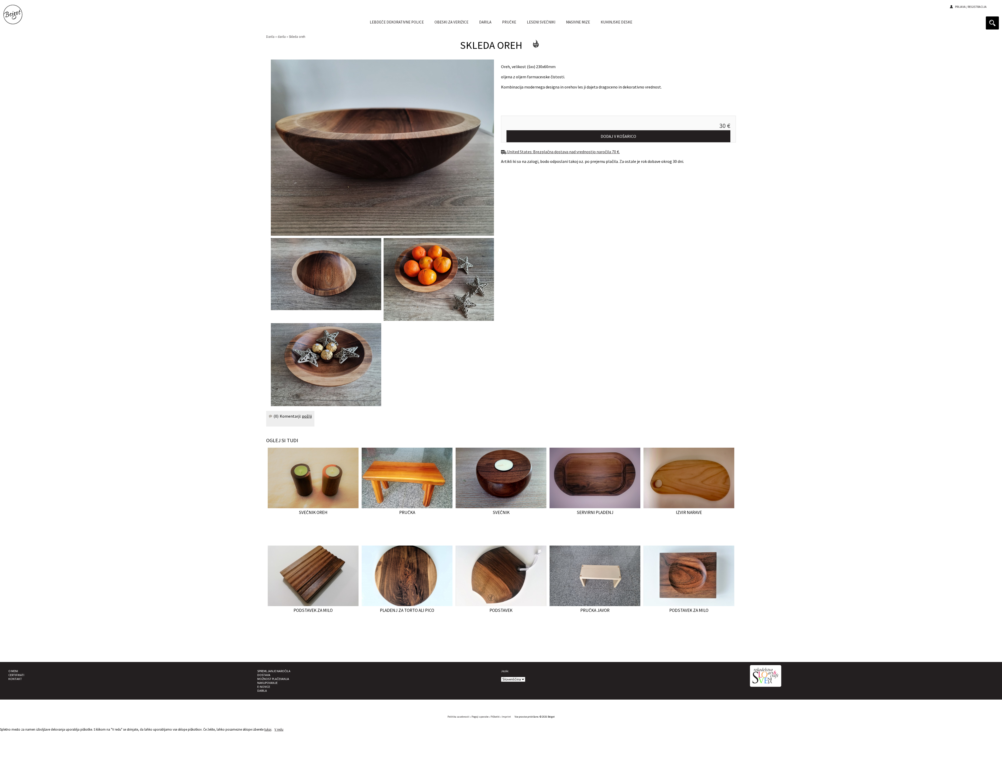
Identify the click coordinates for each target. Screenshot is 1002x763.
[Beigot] (13, 20)
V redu (279, 729)
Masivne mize (578, 22)
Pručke (509, 22)
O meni (13, 671)
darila (485, 22)
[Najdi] (992, 22)
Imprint (506, 716)
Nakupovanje (267, 683)
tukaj (267, 729)
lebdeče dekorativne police (397, 22)
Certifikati (16, 675)
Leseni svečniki (541, 22)
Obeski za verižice (451, 22)
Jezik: (505, 671)
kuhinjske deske (616, 22)
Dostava (263, 675)
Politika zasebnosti (458, 716)
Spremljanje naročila (273, 671)
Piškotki (495, 716)
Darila (270, 36)
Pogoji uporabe (480, 716)
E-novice (263, 687)
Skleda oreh (297, 36)
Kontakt (15, 679)
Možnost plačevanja (273, 679)
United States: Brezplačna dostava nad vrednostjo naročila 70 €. (563, 151)
